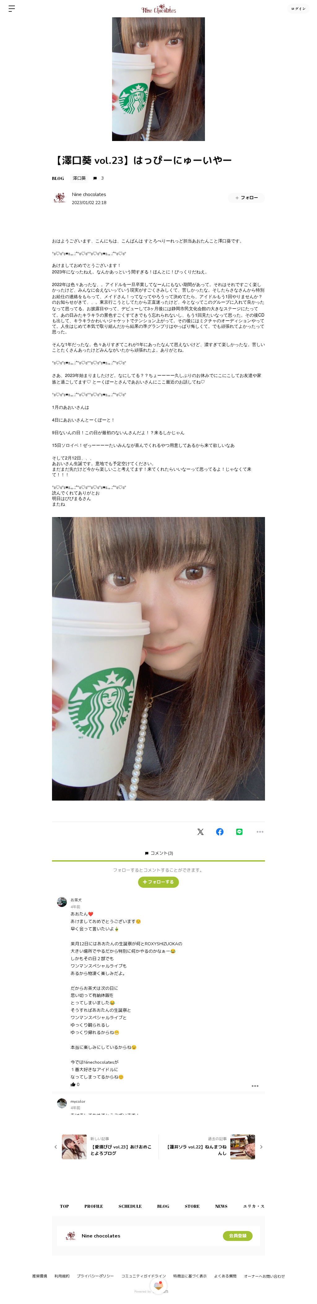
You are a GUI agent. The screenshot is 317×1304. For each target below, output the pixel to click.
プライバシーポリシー (95, 1276)
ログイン (298, 8)
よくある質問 (225, 1276)
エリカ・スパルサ (260, 1206)
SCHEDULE (130, 1206)
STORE (192, 1206)
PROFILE (94, 1206)
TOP (64, 1206)
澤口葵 (79, 178)
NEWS (221, 1206)
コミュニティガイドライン (143, 1276)
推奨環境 (39, 1276)
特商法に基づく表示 (190, 1276)
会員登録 (237, 1236)
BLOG (58, 178)
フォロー (249, 198)
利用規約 (61, 1276)
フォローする (161, 882)
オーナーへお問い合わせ (264, 1276)
